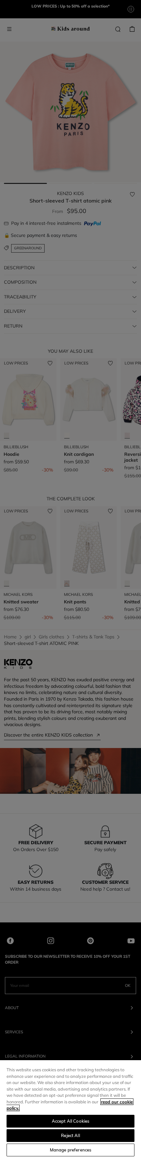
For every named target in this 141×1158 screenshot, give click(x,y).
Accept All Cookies (70, 1121)
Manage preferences (70, 1149)
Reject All (70, 1135)
